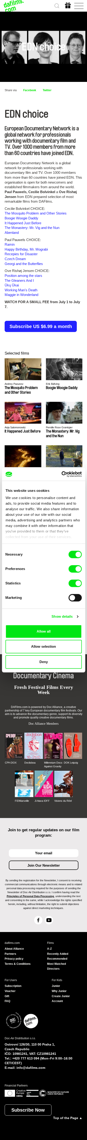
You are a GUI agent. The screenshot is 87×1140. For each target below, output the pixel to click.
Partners (10, 954)
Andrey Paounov (14, 383)
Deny (43, 662)
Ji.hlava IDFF (42, 800)
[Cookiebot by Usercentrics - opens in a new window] (62, 474)
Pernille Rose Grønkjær (59, 427)
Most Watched (56, 964)
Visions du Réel (63, 800)
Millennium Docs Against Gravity (53, 764)
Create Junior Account (61, 999)
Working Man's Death (21, 290)
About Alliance (14, 948)
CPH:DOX (10, 762)
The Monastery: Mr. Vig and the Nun (32, 228)
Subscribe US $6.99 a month (41, 326)
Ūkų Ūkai (12, 285)
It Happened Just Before (23, 223)
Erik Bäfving (52, 383)
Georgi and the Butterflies (24, 264)
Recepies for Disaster (21, 254)
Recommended (57, 958)
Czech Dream (15, 259)
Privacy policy (14, 958)
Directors (53, 968)
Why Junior (59, 991)
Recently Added (57, 954)
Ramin (10, 244)
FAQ (7, 1001)
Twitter (47, 90)
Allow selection (43, 646)
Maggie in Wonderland (21, 295)
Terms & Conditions (18, 964)
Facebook (29, 90)
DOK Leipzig (71, 762)
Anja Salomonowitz (15, 427)
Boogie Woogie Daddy (21, 218)
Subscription (13, 986)
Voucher (10, 991)
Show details (62, 616)
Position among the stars (23, 276)
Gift (7, 996)
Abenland (12, 233)
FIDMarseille (22, 800)
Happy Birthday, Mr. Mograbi (26, 249)
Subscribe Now (28, 1110)
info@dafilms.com (30, 1068)
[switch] (75, 569)
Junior (56, 986)
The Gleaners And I (19, 280)
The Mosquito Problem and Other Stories (36, 213)
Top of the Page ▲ (67, 1118)
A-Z (49, 948)
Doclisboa (29, 762)
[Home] (13, 6)
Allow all (44, 631)
